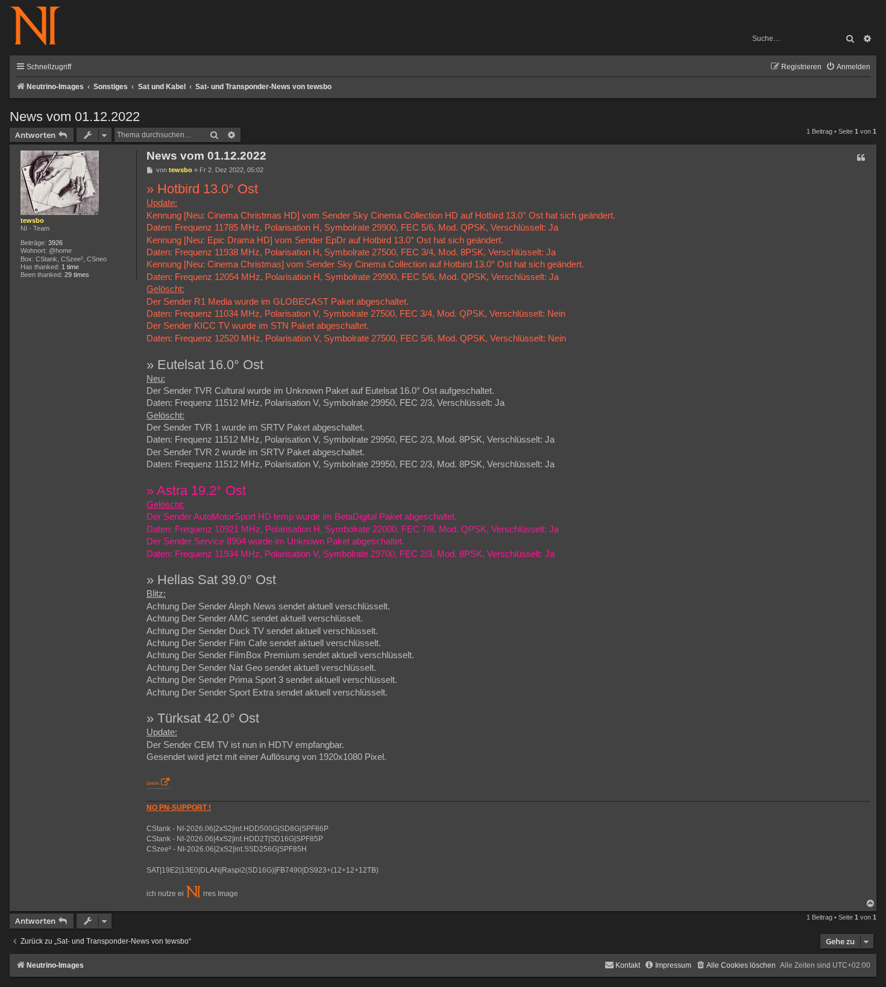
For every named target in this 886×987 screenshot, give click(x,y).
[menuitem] (848, 67)
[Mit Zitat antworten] (861, 158)
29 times (76, 274)
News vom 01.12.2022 (75, 116)
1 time (70, 266)
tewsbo (32, 220)
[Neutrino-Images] (41, 27)
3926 (55, 242)
